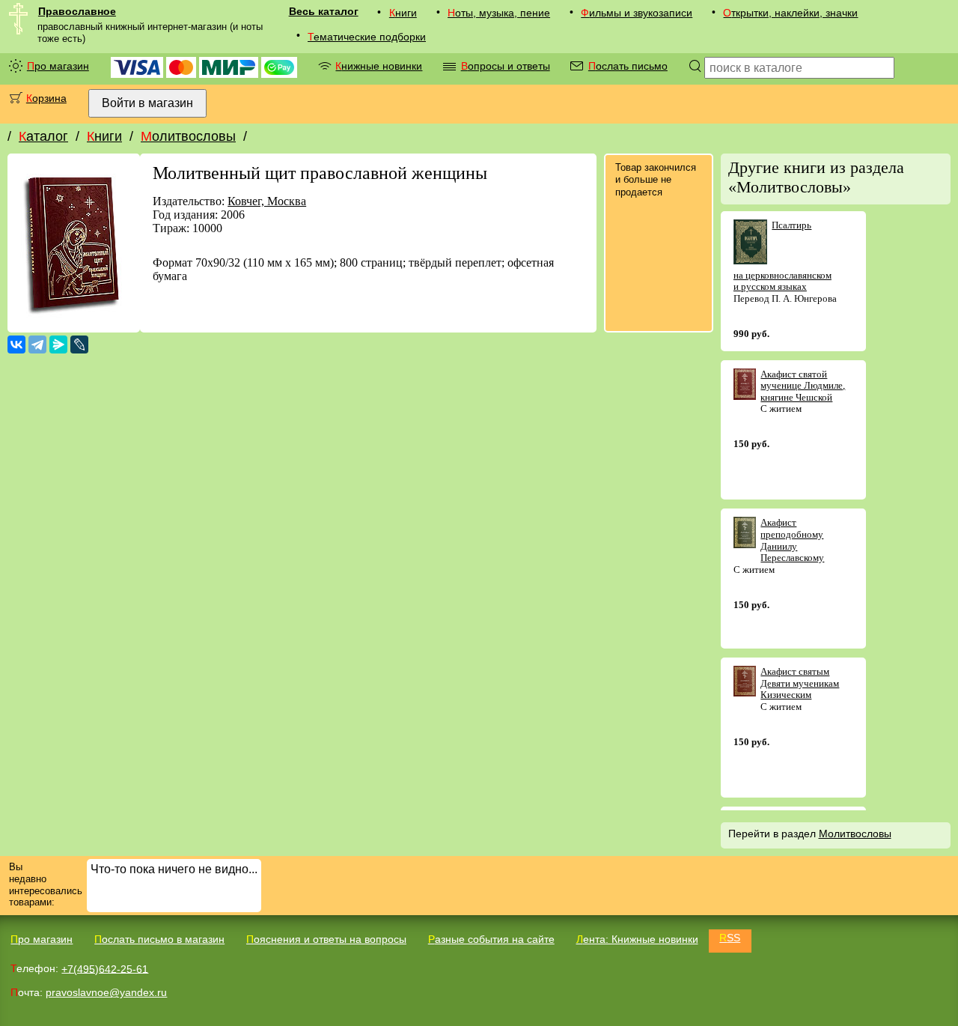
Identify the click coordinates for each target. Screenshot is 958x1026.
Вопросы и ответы (505, 66)
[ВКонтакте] (16, 344)
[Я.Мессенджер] (58, 344)
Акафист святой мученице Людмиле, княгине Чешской (802, 385)
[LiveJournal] (79, 344)
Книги (403, 13)
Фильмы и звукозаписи (636, 13)
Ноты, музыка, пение (499, 13)
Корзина (46, 98)
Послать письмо (628, 66)
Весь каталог (324, 11)
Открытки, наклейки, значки (790, 13)
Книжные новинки (378, 66)
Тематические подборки (367, 37)
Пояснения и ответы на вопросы (326, 939)
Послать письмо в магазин (159, 939)
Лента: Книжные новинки (637, 939)
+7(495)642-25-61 (104, 968)
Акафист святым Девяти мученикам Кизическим (799, 683)
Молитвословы (188, 136)
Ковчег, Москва (267, 201)
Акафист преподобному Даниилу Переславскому (792, 540)
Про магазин (58, 66)
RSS (729, 938)
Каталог (43, 136)
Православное (77, 11)
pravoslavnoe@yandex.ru (106, 992)
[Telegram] (37, 344)
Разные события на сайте (491, 939)
